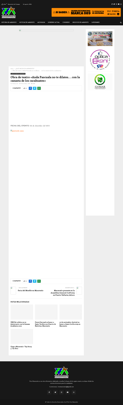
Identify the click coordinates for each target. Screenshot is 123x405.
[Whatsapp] (74, 392)
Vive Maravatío (74, 402)
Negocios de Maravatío (81, 22)
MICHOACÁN (41, 22)
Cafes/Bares (95, 22)
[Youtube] (68, 392)
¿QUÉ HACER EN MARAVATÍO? (18, 73)
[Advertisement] (46, 109)
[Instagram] (61, 392)
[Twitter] (55, 392)
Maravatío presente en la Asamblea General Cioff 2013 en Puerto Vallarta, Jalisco (63, 292)
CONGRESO (66, 22)
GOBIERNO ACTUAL (54, 22)
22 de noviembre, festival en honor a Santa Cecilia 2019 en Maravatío (69, 324)
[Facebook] (49, 392)
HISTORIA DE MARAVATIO (9, 22)
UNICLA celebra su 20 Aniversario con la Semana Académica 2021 (20, 324)
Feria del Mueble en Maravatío (30, 290)
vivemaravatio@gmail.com (66, 387)
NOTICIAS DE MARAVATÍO (27, 22)
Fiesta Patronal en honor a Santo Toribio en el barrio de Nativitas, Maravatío (45, 324)
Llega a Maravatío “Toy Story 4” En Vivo (21, 347)
